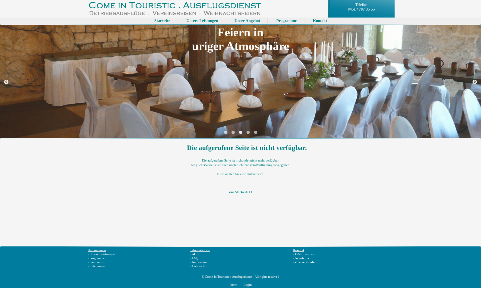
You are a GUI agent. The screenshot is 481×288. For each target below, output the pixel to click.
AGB (195, 254)
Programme (97, 258)
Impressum (199, 262)
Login (248, 284)
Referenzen (97, 266)
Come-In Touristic (217, 276)
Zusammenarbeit (306, 262)
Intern (233, 284)
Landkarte (96, 262)
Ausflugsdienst (242, 276)
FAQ (195, 258)
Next (474, 82)
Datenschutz (200, 266)
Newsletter (302, 258)
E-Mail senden (305, 254)
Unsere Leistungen (102, 254)
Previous (6, 82)
